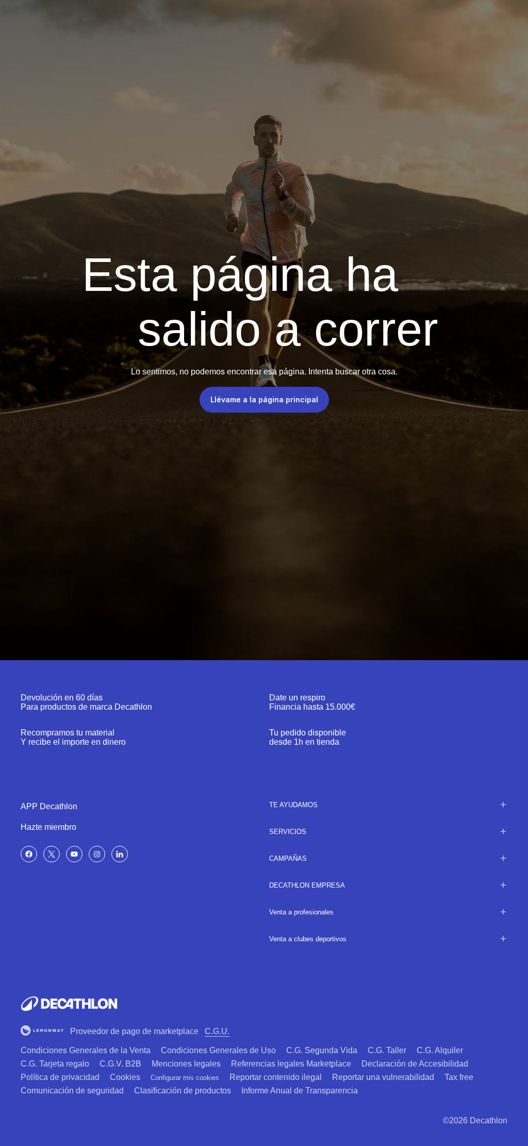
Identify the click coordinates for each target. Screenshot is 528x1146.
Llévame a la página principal (264, 399)
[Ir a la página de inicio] (69, 1003)
